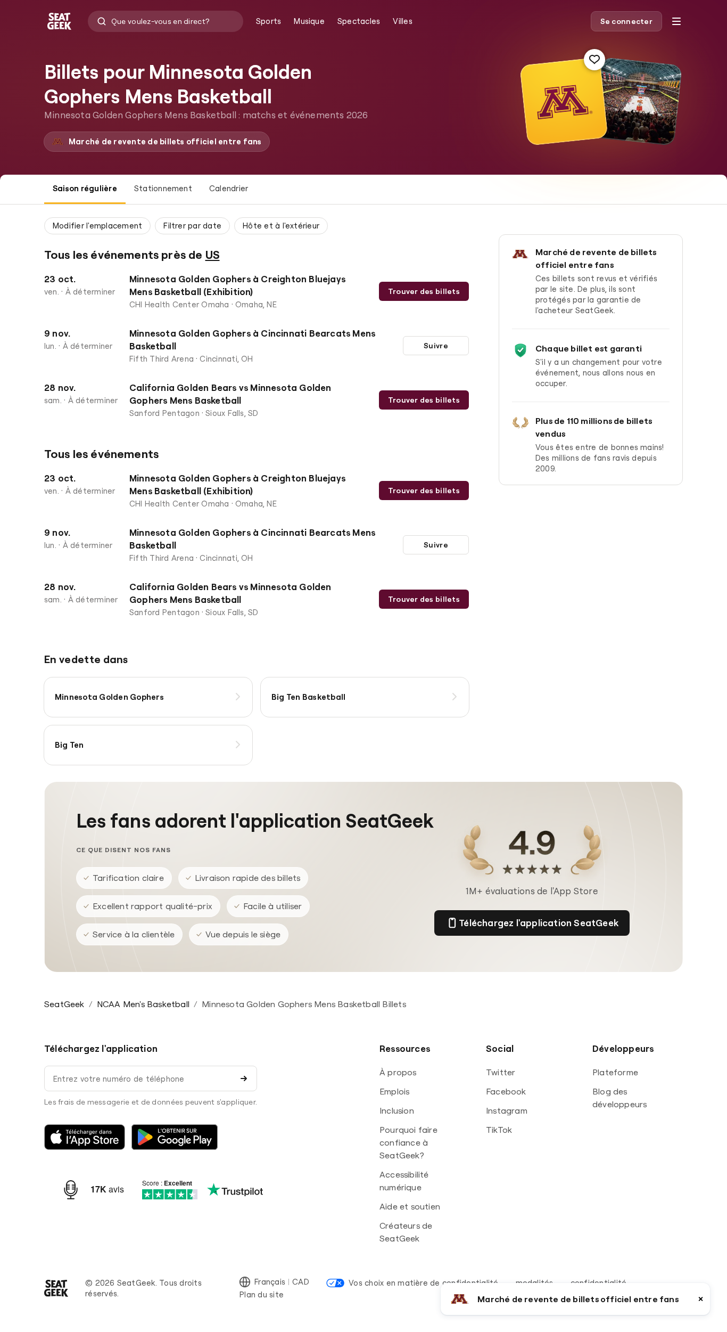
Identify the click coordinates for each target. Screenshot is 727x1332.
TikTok (499, 1129)
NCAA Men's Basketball (143, 1004)
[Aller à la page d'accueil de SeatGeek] (56, 1288)
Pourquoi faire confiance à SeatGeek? (408, 1142)
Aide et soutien (409, 1206)
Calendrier (228, 188)
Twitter (500, 1072)
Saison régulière (85, 188)
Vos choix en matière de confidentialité (423, 1283)
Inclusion (396, 1110)
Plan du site (261, 1294)
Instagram (506, 1110)
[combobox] (165, 21)
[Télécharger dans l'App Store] (84, 1137)
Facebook (506, 1091)
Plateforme (615, 1072)
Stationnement (163, 188)
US (212, 254)
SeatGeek (64, 1004)
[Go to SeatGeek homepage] (59, 22)
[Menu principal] (676, 21)
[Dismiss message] (701, 1299)
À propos (398, 1072)
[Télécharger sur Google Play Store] (174, 1137)
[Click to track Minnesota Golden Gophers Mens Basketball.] (594, 59)
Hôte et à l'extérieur (281, 225)
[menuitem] (268, 21)
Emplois (394, 1091)
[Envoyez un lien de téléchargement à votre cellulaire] (244, 1078)
